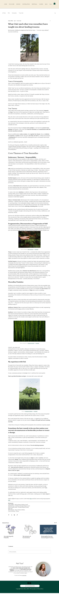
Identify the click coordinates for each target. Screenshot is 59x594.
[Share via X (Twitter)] (11, 514)
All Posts (4, 13)
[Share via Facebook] (8, 514)
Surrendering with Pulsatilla (8, 537)
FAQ (9, 13)
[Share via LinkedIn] (14, 514)
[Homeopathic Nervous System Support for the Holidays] (48, 529)
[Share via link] (17, 514)
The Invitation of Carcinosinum (27, 537)
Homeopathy (14, 13)
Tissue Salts (21, 13)
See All (55, 522)
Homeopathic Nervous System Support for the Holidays (47, 537)
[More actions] (50, 20)
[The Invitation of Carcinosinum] (29, 529)
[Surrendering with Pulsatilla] (10, 529)
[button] (54, 3)
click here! (24, 575)
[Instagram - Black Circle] (28, 583)
